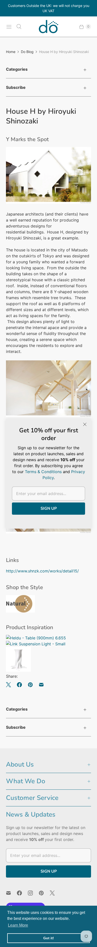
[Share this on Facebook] (19, 684)
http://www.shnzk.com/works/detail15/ (42, 570)
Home (10, 52)
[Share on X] (10, 684)
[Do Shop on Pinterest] (44, 893)
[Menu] (9, 27)
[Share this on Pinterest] (30, 684)
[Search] (19, 27)
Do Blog (27, 52)
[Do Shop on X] (55, 893)
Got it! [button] (48, 938)
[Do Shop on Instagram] (33, 893)
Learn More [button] (18, 925)
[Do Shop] (48, 26)
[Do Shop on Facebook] (22, 893)
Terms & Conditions (43, 471)
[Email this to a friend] (41, 684)
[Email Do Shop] (11, 893)
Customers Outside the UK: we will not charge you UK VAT (48, 8)
